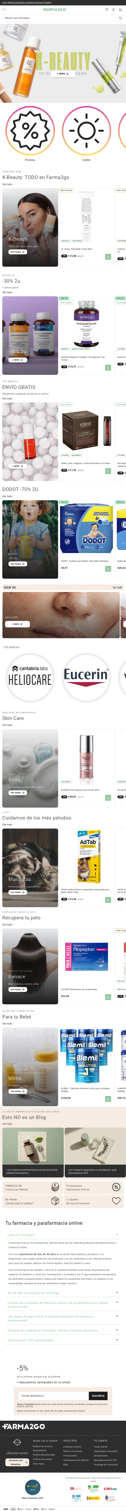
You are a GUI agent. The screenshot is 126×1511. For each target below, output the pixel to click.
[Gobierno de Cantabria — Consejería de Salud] (110, 1498)
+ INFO (61, 73)
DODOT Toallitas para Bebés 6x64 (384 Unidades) (85, 561)
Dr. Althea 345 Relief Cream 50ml (77, 249)
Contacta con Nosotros (16, 1462)
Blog (65, 1464)
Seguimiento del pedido (106, 1451)
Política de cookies (42, 1459)
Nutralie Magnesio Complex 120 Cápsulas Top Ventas (83, 358)
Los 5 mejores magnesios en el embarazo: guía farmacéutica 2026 (93, 1171)
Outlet (87, 160)
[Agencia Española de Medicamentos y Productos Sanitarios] (76, 1488)
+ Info (15, 624)
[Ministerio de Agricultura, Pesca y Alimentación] (93, 1498)
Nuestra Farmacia (72, 1451)
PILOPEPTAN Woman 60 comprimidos (79, 989)
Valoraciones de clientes (75, 1460)
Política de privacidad (44, 1455)
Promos (30, 160)
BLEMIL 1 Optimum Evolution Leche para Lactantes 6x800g (85, 1089)
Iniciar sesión (101, 1446)
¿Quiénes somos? (72, 1446)
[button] (100, 9)
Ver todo (7, 184)
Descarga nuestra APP (105, 1460)
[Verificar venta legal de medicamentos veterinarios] (76, 1498)
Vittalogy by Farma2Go (106, 1464)
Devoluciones (101, 1455)
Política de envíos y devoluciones (43, 1448)
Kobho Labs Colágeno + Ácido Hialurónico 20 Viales (85, 463)
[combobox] (63, 17)
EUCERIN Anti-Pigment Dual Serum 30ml (80, 790)
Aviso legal (38, 1463)
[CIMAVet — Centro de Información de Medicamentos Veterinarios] (110, 1488)
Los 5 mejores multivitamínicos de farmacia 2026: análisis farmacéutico (32, 1171)
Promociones (70, 1455)
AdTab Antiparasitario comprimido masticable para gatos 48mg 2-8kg (85, 890)
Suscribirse (98, 1395)
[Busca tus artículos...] (120, 18)
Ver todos (16, 252)
